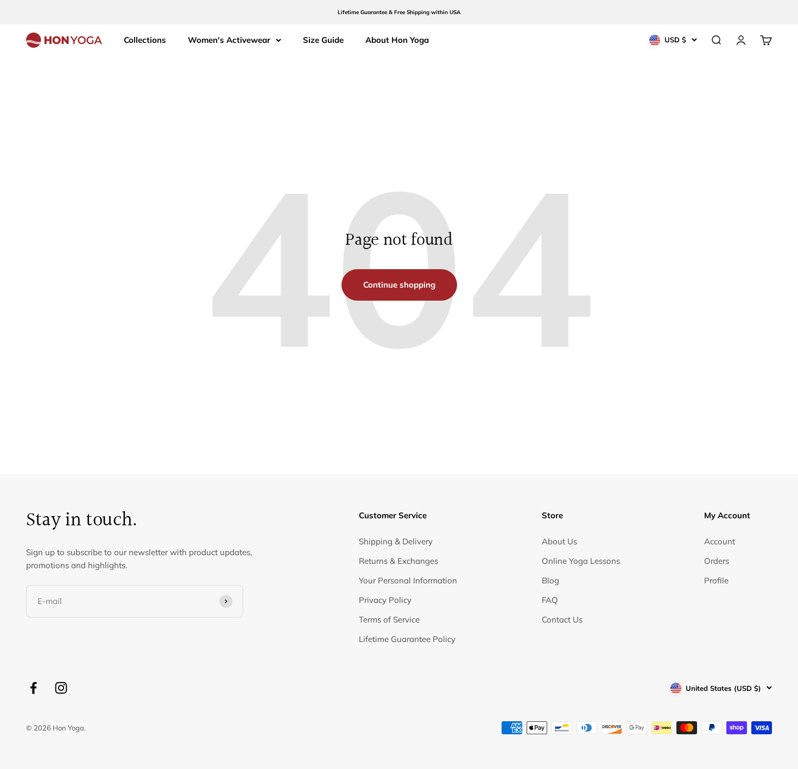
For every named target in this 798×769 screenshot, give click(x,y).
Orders (716, 561)
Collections (145, 40)
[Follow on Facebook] (33, 688)
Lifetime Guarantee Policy (407, 639)
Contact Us (562, 619)
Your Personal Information (408, 580)
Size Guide (323, 40)
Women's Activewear (229, 40)
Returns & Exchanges (398, 561)
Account (719, 541)
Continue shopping (399, 284)
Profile (716, 580)
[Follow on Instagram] (61, 688)
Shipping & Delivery (396, 541)
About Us (559, 541)
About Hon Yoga (397, 40)
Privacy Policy (385, 600)
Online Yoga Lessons (581, 561)
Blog (550, 580)
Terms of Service (389, 619)
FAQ (550, 600)
